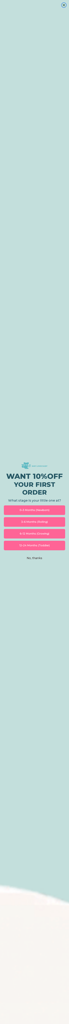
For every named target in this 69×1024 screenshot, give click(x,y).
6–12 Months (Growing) (34, 533)
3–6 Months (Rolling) (34, 521)
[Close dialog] (63, 5)
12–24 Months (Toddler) (34, 545)
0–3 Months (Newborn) (34, 510)
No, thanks (34, 558)
